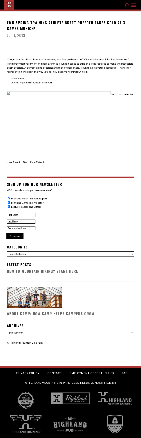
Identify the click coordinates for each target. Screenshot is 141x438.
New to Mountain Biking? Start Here (42, 271)
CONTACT (54, 373)
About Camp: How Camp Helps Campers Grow (51, 313)
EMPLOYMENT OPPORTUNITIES (92, 373)
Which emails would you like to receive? (29, 190)
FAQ (125, 373)
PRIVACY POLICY (27, 373)
